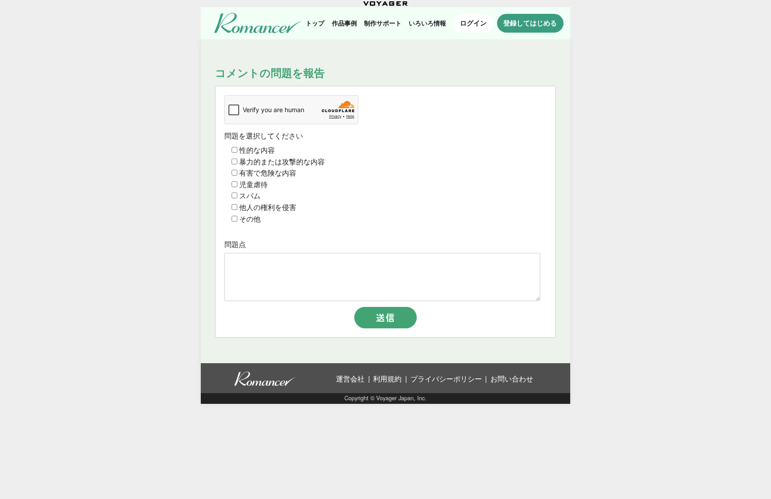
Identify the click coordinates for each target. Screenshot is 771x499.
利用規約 (387, 378)
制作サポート (383, 22)
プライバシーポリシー (446, 378)
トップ (315, 22)
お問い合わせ (511, 378)
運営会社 (350, 378)
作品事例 (344, 22)
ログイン (473, 23)
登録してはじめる (530, 23)
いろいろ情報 (427, 22)
